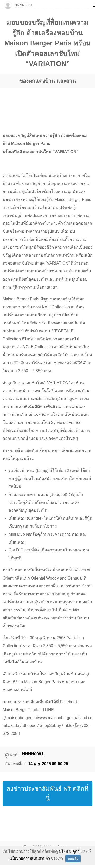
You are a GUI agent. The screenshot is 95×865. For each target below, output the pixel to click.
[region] (47, 105)
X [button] (90, 850)
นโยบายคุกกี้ (69, 851)
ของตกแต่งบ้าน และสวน (47, 81)
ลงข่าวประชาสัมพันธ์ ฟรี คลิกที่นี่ (47, 793)
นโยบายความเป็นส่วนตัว (29, 858)
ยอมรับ (73, 858)
